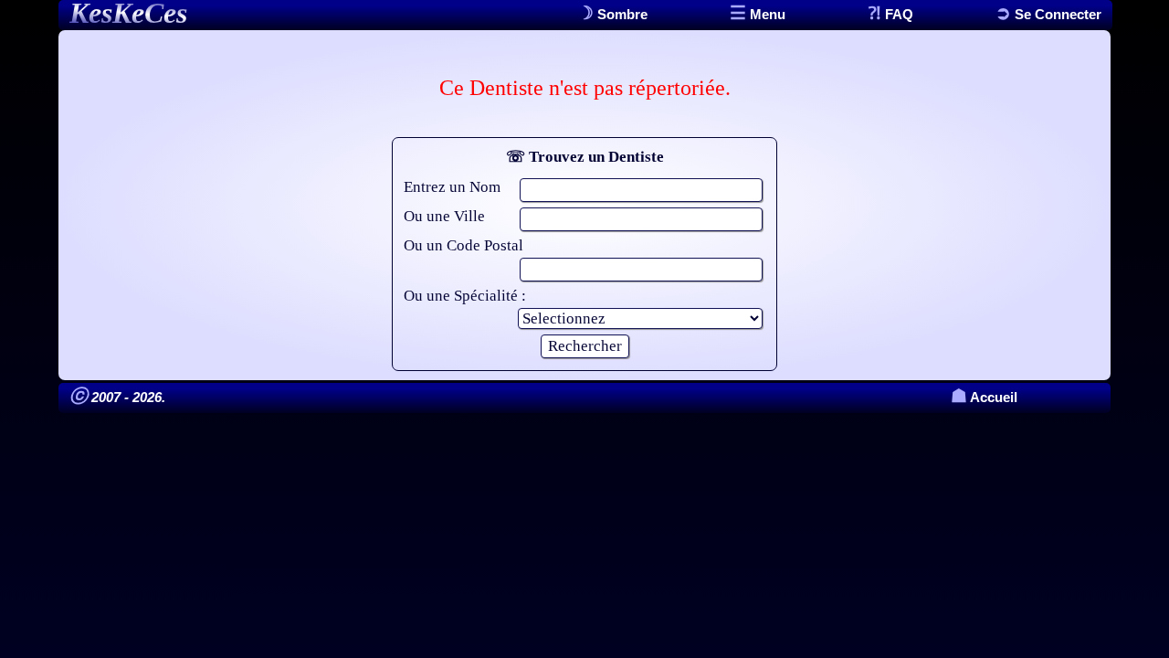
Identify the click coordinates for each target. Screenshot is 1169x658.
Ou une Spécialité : (465, 295)
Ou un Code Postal (463, 245)
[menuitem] (1048, 14)
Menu (765, 14)
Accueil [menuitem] (984, 397)
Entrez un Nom (452, 187)
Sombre (621, 14)
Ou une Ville (444, 216)
